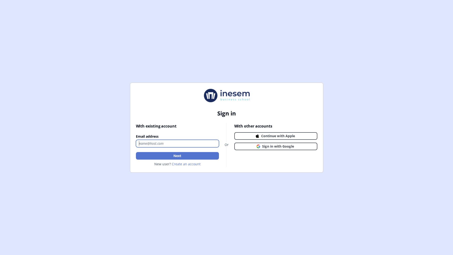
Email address (147, 136)
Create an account (186, 164)
